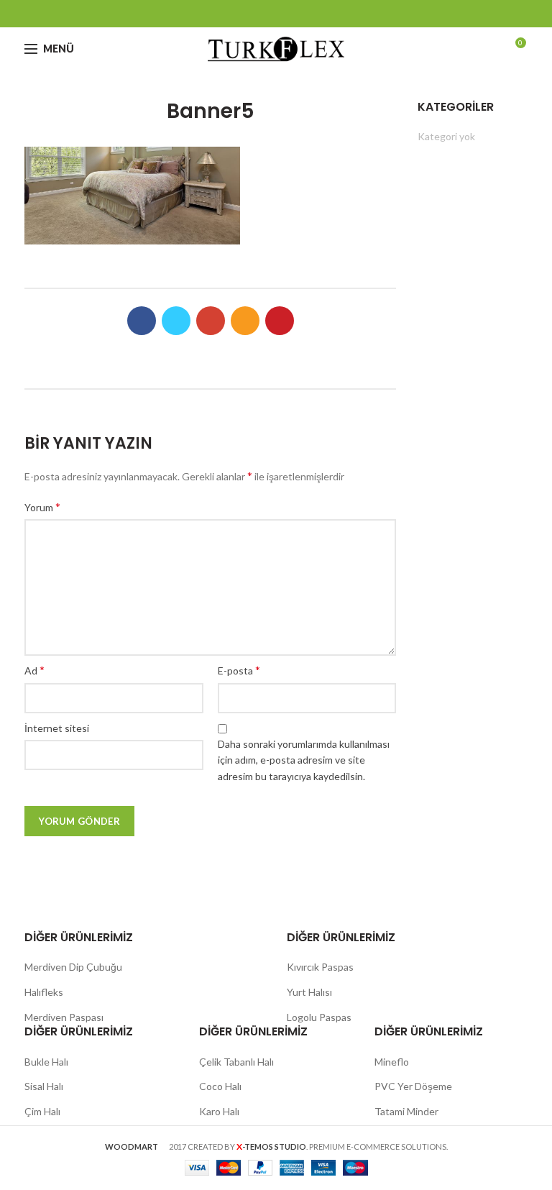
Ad (34, 670)
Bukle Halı (46, 1062)
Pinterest (330, 13)
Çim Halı (42, 1111)
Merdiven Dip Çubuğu (73, 967)
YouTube (312, 13)
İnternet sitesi (56, 728)
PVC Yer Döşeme (413, 1086)
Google (258, 13)
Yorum (42, 506)
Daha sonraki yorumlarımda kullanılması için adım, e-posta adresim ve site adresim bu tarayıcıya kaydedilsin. (304, 760)
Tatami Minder (406, 1111)
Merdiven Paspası (64, 1017)
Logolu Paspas (319, 1017)
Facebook (222, 13)
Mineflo (391, 1062)
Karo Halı (219, 1111)
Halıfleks (43, 992)
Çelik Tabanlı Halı (236, 1062)
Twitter (240, 13)
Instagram (294, 13)
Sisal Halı (43, 1086)
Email (276, 13)
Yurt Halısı (309, 992)
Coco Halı (220, 1086)
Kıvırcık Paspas (320, 967)
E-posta (239, 670)
